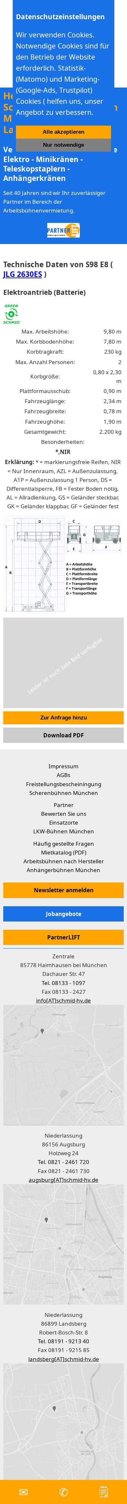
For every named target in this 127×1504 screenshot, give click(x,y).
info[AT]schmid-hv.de (63, 1000)
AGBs (63, 775)
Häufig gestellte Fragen (63, 843)
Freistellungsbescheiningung (63, 784)
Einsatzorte (63, 822)
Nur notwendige (63, 145)
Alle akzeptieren (63, 132)
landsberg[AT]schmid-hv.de (63, 1359)
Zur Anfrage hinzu (63, 718)
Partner (64, 805)
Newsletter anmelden (63, 890)
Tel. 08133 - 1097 (63, 983)
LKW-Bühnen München (63, 831)
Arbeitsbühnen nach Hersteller (63, 861)
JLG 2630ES (22, 274)
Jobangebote (63, 914)
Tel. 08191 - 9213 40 (63, 1341)
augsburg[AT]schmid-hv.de (63, 1179)
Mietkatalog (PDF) (63, 852)
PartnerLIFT (63, 937)
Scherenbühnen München (63, 793)
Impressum (63, 766)
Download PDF (63, 735)
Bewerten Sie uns (63, 813)
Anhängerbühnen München (63, 870)
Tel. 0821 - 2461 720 (63, 1162)
